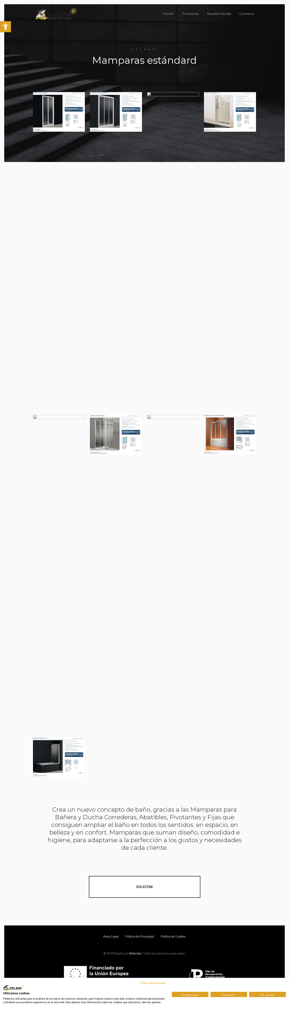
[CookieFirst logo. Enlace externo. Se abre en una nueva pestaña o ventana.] (13, 987)
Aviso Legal (110, 936)
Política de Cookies (173, 936)
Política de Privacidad (139, 936)
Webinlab (135, 953)
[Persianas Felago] (56, 13)
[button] (5, 26)
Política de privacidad (152, 983)
